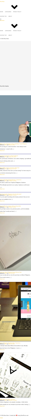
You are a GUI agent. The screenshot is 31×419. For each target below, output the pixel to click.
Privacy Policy (17, 11)
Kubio (1, 417)
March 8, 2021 (12, 144)
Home (1, 11)
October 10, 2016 (12, 195)
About (10, 16)
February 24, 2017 (13, 168)
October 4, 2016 (12, 207)
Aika (6, 144)
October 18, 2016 (12, 180)
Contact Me (3, 16)
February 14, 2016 (13, 400)
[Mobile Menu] (0, 19)
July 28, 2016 (12, 273)
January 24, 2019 (12, 156)
